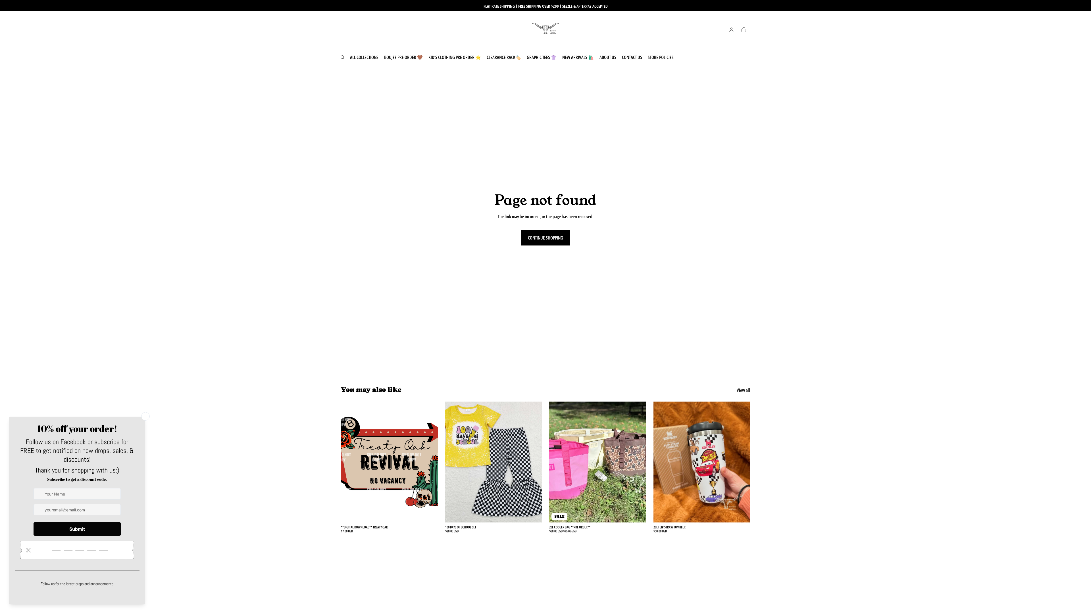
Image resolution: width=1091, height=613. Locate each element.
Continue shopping (545, 238)
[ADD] (429, 514)
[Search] (342, 57)
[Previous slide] (557, 462)
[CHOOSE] (533, 514)
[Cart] (744, 30)
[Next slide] (637, 462)
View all (743, 390)
